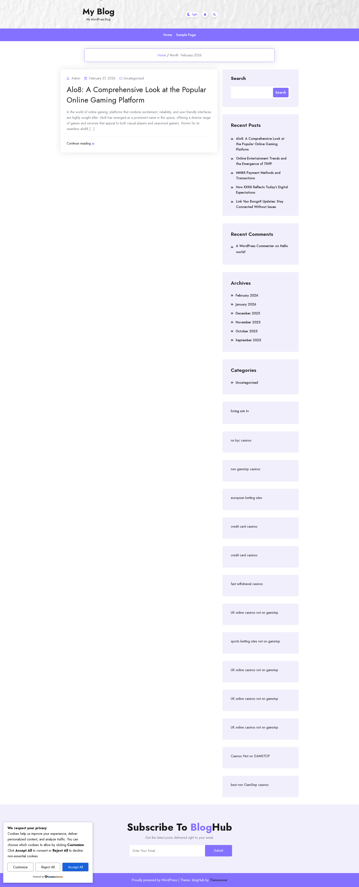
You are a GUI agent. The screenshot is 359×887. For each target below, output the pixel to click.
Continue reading (79, 143)
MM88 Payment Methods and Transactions (258, 175)
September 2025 (248, 340)
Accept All (75, 867)
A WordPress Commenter (255, 246)
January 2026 (246, 304)
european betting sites (246, 497)
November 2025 (248, 322)
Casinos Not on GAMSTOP (250, 756)
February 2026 (247, 295)
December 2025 (248, 313)
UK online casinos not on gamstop (254, 612)
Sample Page (186, 34)
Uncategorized (134, 78)
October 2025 (246, 331)
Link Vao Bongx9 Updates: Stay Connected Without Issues (259, 204)
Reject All (48, 867)
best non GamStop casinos (250, 784)
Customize (20, 867)
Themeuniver (218, 880)
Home (167, 34)
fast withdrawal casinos (247, 583)
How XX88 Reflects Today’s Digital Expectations (262, 190)
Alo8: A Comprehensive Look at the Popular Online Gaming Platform (136, 94)
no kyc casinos (241, 440)
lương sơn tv (240, 411)
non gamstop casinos (245, 469)
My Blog (98, 11)
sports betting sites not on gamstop (255, 641)
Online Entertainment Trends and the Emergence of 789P (261, 161)
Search (238, 78)
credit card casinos (244, 526)
